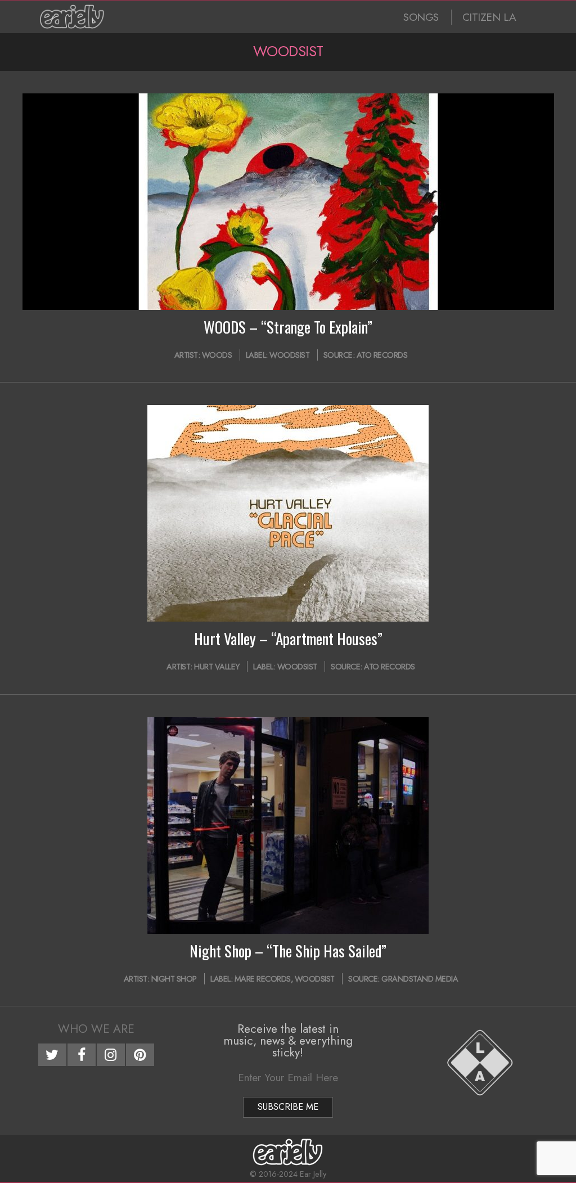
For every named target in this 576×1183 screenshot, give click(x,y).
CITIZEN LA (489, 17)
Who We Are (96, 1028)
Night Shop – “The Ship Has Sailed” (288, 950)
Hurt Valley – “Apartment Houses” (288, 638)
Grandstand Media (419, 978)
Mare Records (263, 978)
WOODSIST (289, 355)
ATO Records (382, 355)
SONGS (421, 17)
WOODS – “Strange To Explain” (288, 327)
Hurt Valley (217, 666)
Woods (217, 355)
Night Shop (174, 978)
